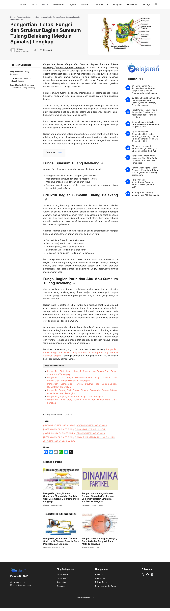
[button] (156, 4)
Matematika (58, 4)
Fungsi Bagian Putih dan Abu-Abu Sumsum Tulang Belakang (22, 86)
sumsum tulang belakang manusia (59, 441)
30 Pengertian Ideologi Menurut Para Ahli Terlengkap (145, 193)
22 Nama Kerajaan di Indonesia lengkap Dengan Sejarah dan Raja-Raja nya (144, 148)
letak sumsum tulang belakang (90, 433)
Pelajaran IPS (62, 578)
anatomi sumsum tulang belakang (59, 425)
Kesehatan (132, 4)
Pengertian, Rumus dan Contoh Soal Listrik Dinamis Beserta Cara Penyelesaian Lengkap (61, 541)
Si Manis (19, 49)
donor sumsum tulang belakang (58, 429)
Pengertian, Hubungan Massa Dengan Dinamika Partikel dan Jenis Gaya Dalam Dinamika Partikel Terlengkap (98, 497)
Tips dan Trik (102, 4)
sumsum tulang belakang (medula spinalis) (95, 437)
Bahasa (84, 4)
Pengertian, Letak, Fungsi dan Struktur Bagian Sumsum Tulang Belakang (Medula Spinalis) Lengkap (80, 352)
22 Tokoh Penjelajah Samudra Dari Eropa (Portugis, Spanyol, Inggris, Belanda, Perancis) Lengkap (146, 101)
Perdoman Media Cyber (105, 586)
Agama (72, 4)
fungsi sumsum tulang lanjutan (90, 429)
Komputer (117, 4)
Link (42, 50)
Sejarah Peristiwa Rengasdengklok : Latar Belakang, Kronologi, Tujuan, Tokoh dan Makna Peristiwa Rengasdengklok (145, 136)
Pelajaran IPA (62, 574)
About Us (99, 574)
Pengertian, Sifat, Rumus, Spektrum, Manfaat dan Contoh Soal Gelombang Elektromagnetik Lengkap (61, 497)
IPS (32, 4)
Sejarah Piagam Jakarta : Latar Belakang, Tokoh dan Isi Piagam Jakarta (145, 124)
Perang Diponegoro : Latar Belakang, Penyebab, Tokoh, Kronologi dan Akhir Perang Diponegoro (145, 171)
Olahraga (146, 4)
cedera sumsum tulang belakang (92, 425)
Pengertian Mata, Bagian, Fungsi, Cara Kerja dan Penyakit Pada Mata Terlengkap (99, 541)
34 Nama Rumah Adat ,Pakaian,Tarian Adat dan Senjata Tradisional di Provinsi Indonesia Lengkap (144, 89)
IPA (43, 4)
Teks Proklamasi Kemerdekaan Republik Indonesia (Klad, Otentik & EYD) (144, 183)
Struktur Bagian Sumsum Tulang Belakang (20, 79)
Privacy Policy (101, 582)
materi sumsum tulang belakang (58, 437)
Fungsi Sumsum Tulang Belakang (19, 72)
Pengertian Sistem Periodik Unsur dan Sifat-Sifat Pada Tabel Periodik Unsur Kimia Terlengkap (144, 159)
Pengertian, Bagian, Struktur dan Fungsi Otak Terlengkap (75, 396)
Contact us (100, 578)
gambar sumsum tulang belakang (59, 433)
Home (23, 4)
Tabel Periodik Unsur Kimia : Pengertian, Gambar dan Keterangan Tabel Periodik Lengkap (145, 113)
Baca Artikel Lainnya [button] (54, 365)
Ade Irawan (85, 505)
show (60, 153)
